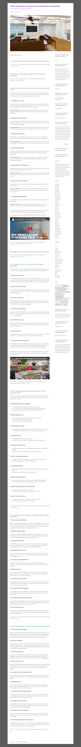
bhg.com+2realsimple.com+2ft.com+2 (34, 346)
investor (64, 297)
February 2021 (57, 213)
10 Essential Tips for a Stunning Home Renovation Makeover (29, 61)
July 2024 (56, 206)
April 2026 (57, 190)
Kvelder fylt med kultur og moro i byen (62, 173)
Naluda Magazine (45, 657)
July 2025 (56, 200)
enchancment (60, 288)
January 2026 (57, 193)
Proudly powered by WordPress (21, 741)
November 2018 (58, 232)
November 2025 (58, 194)
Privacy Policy (18, 12)
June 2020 (57, 219)
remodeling (57, 301)
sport (56, 274)
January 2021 (57, 214)
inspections (59, 297)
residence (64, 302)
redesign (66, 299)
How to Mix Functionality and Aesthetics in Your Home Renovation (28, 74)
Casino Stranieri (58, 252)
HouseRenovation (17, 383)
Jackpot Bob (57, 266)
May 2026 (57, 188)
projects (56, 299)
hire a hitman (62, 315)
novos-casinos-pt (58, 269)
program (69, 298)
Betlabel (56, 249)
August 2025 (57, 199)
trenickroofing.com (58, 326)
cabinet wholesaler (58, 108)
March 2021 (57, 211)
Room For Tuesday (41, 637)
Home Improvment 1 (59, 262)
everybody (57, 289)
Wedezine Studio (43, 281)
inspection (59, 296)
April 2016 (57, 236)
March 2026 (57, 191)
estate (66, 287)
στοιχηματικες (57, 277)
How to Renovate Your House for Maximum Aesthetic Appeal (29, 626)
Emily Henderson (20, 124)
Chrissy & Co (21, 304)
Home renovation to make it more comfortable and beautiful (35, 6)
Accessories (57, 88)
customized (57, 286)
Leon (56, 268)
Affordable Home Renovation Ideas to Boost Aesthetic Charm (30, 252)
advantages (57, 284)
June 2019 (57, 222)
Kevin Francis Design (17, 315)
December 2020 (58, 216)
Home (11, 12)
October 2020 (57, 217)
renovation (62, 301)
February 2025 (57, 205)
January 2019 (57, 229)
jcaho (68, 297)
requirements (57, 302)
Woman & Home (16, 292)
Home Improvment (23, 64)
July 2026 (56, 185)
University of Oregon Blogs (21, 648)
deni (18, 65)
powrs (66, 298)
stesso (56, 59)
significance (66, 304)
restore (57, 304)
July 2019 (56, 220)
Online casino (57, 271)
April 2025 (57, 203)
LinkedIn (44, 346)
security (61, 304)
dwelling (65, 286)
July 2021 (56, 210)
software (56, 305)
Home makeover (30, 64)
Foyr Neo (40, 335)
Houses (56, 265)
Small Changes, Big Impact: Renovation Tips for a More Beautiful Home (27, 392)
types (63, 305)
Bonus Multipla (58, 251)
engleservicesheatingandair (60, 335)
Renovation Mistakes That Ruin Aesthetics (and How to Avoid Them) (30, 89)
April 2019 (57, 225)
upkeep (65, 305)
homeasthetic (40, 64)
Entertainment (58, 255)
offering (63, 298)
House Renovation (17, 243)
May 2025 (57, 202)
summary (60, 305)
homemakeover (47, 64)
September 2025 (58, 197)
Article (56, 248)
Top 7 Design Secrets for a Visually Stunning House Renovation (26, 265)
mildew (56, 298)
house (67, 291)
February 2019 (57, 228)
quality (59, 299)
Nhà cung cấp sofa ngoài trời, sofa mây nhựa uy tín (63, 133)
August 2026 (57, 184)
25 (55, 245)
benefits (61, 284)
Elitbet (56, 254)
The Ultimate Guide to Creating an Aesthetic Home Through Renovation (29, 516)
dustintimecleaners (63, 73)
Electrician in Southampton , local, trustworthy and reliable (62, 349)
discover (60, 286)
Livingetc (14, 154)
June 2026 (57, 187)
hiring (56, 290)
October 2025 (57, 196)
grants (63, 289)
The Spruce (45, 138)
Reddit (29, 707)
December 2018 (58, 231)
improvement (60, 294)
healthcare (67, 289)
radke (63, 299)
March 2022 (57, 208)
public (56, 272)
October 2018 (57, 234)
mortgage (60, 298)
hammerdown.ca (27, 304)
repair (66, 301)
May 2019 (57, 223)
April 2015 (57, 237)
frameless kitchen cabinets (60, 117)
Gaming (56, 257)
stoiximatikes (57, 275)
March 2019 (57, 226)
